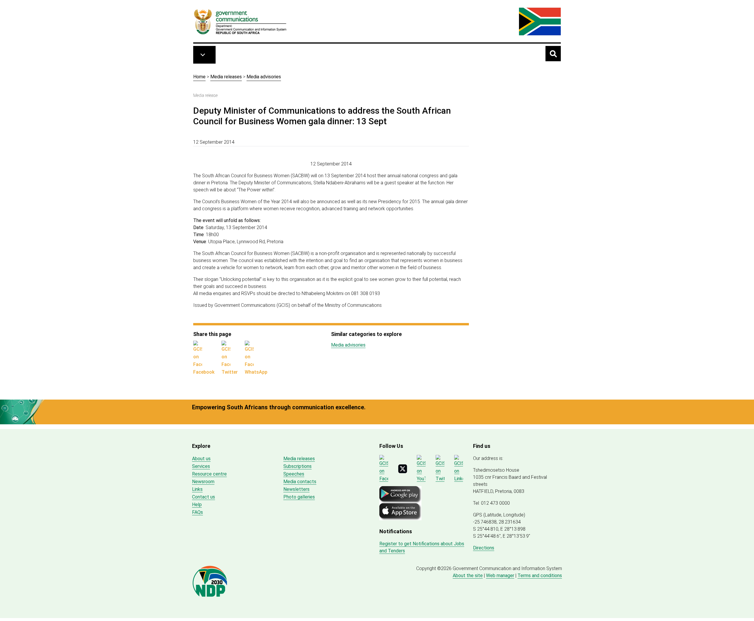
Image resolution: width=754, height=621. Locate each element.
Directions (483, 548)
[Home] (240, 21)
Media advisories (264, 77)
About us (201, 458)
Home (199, 77)
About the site (468, 575)
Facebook (203, 372)
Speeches (293, 474)
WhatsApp (256, 372)
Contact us (203, 497)
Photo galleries (299, 497)
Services (201, 466)
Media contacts (299, 481)
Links (197, 489)
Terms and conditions (539, 575)
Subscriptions (297, 466)
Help (197, 504)
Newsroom (203, 481)
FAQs (197, 512)
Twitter (229, 372)
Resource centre (209, 474)
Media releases (226, 77)
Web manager (500, 575)
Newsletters (296, 489)
